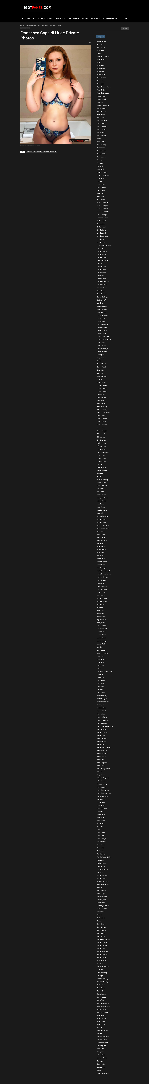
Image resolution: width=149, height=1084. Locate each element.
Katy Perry (100, 583)
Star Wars (100, 963)
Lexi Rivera (100, 662)
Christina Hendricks (103, 282)
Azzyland (100, 166)
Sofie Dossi (101, 933)
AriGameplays (101, 136)
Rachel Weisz (101, 863)
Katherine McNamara (104, 574)
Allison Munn (101, 81)
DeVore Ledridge (102, 349)
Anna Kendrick (101, 117)
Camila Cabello (102, 251)
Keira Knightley (102, 589)
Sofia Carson (101, 924)
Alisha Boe (100, 66)
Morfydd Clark (101, 799)
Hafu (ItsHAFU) (102, 467)
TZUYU (99, 1027)
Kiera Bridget (101, 595)
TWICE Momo (101, 1018)
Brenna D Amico (102, 218)
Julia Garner (101, 553)
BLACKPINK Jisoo (103, 206)
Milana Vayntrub (102, 763)
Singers (85, 18)
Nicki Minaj (100, 817)
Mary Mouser (101, 729)
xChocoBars (101, 1055)
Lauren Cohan (101, 638)
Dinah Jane (100, 355)
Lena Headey (101, 659)
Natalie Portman (102, 808)
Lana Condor (101, 626)
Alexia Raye (101, 59)
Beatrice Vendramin (103, 175)
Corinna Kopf (101, 300)
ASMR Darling (101, 145)
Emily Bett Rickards (103, 397)
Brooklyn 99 (101, 242)
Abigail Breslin (101, 41)
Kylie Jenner (101, 623)
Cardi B (99, 263)
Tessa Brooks (101, 994)
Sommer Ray (101, 936)
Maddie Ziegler (102, 699)
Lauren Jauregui (102, 641)
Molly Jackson (101, 787)
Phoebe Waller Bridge (104, 857)
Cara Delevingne (102, 260)
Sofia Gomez (101, 927)
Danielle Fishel (101, 333)
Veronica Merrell (102, 1043)
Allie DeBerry (101, 78)
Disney (49, 18)
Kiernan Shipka (102, 598)
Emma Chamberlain (103, 413)
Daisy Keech (101, 318)
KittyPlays (100, 607)
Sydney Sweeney (102, 979)
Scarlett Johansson (103, 906)
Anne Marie (101, 123)
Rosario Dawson (102, 878)
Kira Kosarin (101, 604)
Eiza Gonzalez (101, 382)
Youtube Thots (39, 18)
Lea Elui (99, 647)
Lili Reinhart (101, 665)
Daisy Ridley (101, 321)
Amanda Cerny (102, 90)
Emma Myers (101, 422)
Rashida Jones (101, 866)
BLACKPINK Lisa (102, 209)
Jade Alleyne (101, 507)
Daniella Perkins (102, 330)
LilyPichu (100, 674)
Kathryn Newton (102, 577)
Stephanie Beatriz (103, 967)
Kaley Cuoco (101, 559)
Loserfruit (100, 690)
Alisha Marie (101, 69)
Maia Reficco (101, 714)
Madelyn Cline (101, 705)
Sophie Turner (101, 957)
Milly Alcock (101, 775)
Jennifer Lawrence (103, 528)
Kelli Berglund (101, 592)
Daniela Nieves (102, 327)
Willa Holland (101, 1049)
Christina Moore (102, 288)
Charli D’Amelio (102, 269)
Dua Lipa (100, 379)
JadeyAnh (100, 513)
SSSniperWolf (101, 960)
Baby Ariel (100, 169)
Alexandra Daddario (103, 56)
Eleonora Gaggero (103, 385)
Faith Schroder (102, 443)
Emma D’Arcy (101, 416)
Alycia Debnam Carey (104, 87)
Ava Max (100, 163)
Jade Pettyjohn (102, 510)
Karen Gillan (101, 565)
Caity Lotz (100, 248)
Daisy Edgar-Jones (103, 315)
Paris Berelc (101, 845)
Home (22, 25)
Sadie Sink (100, 887)
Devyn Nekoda (102, 352)
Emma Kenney (102, 419)
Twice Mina (101, 1015)
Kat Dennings (101, 568)
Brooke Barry (101, 230)
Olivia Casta (101, 833)
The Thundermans (103, 1003)
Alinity (99, 63)
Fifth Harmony (101, 446)
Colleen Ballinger (102, 297)
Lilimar (99, 668)
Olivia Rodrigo (101, 839)
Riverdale (100, 872)
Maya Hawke (101, 735)
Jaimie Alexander (102, 516)
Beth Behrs (100, 193)
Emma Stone (101, 428)
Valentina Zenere (102, 1030)
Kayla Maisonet (102, 586)
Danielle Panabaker (103, 336)
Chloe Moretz (101, 279)
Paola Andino (101, 842)
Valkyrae (99, 1033)
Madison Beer (101, 708)
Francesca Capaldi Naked (34, 151)
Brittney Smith (101, 227)
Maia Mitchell (101, 711)
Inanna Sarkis (101, 495)
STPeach (100, 970)
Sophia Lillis (101, 948)
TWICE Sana (101, 1021)
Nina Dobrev (101, 820)
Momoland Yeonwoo (104, 793)
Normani (100, 827)
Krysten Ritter (101, 620)
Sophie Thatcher (102, 954)
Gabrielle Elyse (101, 461)
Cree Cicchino (101, 312)
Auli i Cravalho (101, 157)
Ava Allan (100, 160)
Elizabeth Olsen (102, 391)
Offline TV (100, 830)
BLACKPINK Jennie (103, 203)
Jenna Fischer (101, 519)
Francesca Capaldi (31, 25)
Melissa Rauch (101, 757)
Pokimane (100, 860)
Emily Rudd (100, 400)
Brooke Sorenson (103, 236)
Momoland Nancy (103, 790)
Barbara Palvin (102, 172)
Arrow (99, 139)
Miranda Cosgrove (103, 778)
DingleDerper (101, 358)
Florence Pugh (101, 449)
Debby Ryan (101, 343)
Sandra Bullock (102, 897)
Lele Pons (100, 656)
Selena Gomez (102, 909)
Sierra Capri (101, 912)
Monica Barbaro (102, 796)
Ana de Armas (101, 108)
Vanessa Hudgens (103, 1037)
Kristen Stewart (102, 616)
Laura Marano (101, 632)
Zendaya (100, 1061)
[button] (126, 19)
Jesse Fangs (101, 534)
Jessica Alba (101, 537)
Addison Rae (101, 47)
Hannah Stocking (102, 480)
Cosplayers (100, 303)
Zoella (99, 1070)
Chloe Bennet (101, 273)
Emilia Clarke (101, 394)
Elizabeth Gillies (102, 388)
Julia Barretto (101, 550)
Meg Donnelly (101, 741)
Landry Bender (102, 629)
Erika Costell (101, 434)
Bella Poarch (101, 184)
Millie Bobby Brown (103, 769)
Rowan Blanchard (103, 881)
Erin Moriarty (101, 437)
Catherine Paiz (101, 266)
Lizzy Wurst (101, 683)
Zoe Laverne (101, 1067)
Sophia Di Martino (103, 942)
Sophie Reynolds (102, 951)
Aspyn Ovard (101, 148)
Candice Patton (102, 257)
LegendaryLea (101, 650)
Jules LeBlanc (101, 546)
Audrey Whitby (101, 154)
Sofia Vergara (101, 930)
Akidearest (100, 50)
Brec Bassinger (102, 215)
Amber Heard (101, 99)
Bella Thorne (101, 190)
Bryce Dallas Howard (104, 245)
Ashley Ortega (101, 142)
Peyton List (100, 851)
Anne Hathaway (102, 120)
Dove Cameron (102, 376)
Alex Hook (100, 53)
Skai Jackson (101, 918)
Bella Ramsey (101, 187)
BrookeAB (100, 239)
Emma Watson (102, 431)
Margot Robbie (102, 723)
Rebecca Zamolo (102, 869)
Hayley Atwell (101, 483)
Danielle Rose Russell (104, 340)
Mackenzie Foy (102, 696)
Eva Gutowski (101, 440)
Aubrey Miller (101, 151)
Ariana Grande (101, 129)
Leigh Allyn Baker (102, 653)
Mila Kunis (100, 760)
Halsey (99, 476)
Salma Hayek (101, 893)
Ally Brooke (101, 84)
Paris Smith (100, 848)
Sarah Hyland (101, 900)
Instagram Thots (110, 18)
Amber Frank (101, 96)
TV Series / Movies (103, 1012)
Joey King (100, 543)
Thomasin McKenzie (103, 1006)
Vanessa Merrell (102, 1040)
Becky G (99, 181)
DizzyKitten (100, 370)
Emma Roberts (102, 425)
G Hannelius (101, 455)
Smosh (99, 921)
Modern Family (102, 784)
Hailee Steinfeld (102, 470)
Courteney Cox (102, 306)
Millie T (99, 772)
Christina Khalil (102, 285)
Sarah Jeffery (101, 903)
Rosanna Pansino (102, 875)
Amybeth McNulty (103, 105)
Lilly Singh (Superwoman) (105, 671)
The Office (100, 1000)
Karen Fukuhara (102, 562)
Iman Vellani (101, 492)
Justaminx (100, 556)
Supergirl (100, 976)
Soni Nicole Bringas (103, 939)
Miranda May (101, 781)
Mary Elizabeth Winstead (105, 726)
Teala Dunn (101, 988)
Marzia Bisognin (102, 732)
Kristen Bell (100, 613)
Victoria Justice (102, 1046)
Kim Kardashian (102, 601)
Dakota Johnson (102, 324)
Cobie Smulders (102, 294)
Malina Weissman (103, 720)
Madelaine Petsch (103, 702)
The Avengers (101, 997)
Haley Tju (100, 473)
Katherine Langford (103, 571)
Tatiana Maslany (102, 982)
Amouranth (100, 102)
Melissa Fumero (102, 753)
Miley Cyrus (101, 766)
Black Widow (101, 199)
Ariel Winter (101, 133)
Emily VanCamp (102, 406)
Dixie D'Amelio (102, 364)
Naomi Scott (101, 802)
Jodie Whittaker (102, 540)
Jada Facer (100, 504)
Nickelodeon (74, 18)
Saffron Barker (102, 890)
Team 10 (100, 991)
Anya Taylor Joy (102, 126)
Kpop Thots (95, 18)
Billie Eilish (100, 196)
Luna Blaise (101, 693)
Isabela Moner (101, 501)
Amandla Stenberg (103, 93)
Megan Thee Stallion (103, 747)
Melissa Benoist (102, 750)
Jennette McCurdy (103, 525)
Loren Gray (100, 686)
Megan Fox (100, 744)
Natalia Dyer (101, 805)
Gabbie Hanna (101, 458)
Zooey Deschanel (103, 1073)
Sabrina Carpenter (103, 884)
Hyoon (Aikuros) (102, 486)
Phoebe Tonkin (102, 854)
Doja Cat (100, 373)
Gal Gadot (100, 464)
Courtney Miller (102, 309)
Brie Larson (101, 224)
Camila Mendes (102, 254)
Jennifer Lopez (101, 531)
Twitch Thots (60, 18)
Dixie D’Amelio (102, 367)
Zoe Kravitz (101, 1064)
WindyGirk (100, 1052)
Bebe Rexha (101, 178)
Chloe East (100, 276)
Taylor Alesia (101, 985)
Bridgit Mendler (102, 221)
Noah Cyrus (101, 823)
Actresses (26, 18)
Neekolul (100, 811)
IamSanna (100, 489)
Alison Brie (100, 72)
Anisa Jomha (101, 114)
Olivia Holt (100, 836)
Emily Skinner (101, 403)
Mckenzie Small (102, 738)
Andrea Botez (101, 111)
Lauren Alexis (101, 635)
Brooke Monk (101, 233)
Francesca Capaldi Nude (49, 151)
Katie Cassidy (101, 580)
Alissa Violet (101, 75)
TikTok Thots (101, 1009)
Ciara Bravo (101, 291)
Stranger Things (102, 973)
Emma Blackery (102, 410)
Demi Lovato (101, 346)
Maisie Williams (102, 717)
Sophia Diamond (102, 945)
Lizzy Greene (101, 680)
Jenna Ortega (101, 522)
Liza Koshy (100, 677)
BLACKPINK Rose (103, 212)
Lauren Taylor (101, 644)
